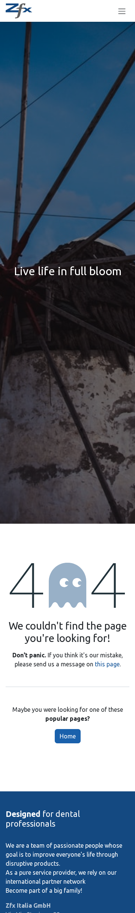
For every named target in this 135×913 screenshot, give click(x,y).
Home (68, 736)
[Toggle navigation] (121, 11)
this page (107, 664)
